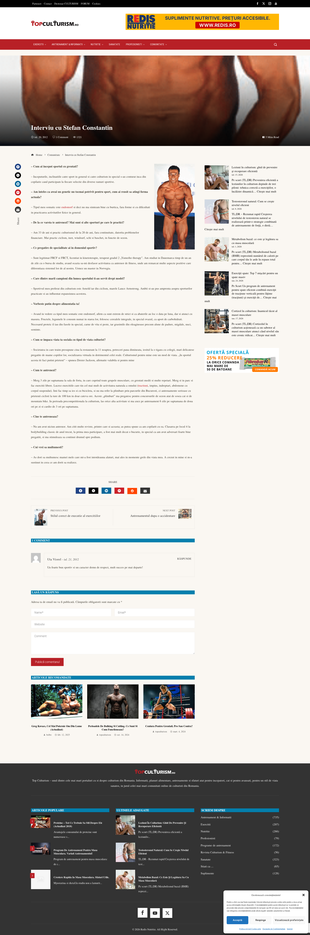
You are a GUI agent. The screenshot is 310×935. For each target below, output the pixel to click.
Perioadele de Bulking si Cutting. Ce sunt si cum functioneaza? (112, 727)
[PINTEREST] (119, 491)
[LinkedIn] (18, 184)
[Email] (18, 210)
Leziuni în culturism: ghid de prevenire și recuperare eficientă (254, 169)
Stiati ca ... (240, 866)
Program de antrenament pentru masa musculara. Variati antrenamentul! (75, 851)
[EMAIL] (145, 491)
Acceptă (237, 920)
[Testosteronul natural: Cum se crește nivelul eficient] (217, 211)
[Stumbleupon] (18, 201)
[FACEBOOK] (80, 491)
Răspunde (184, 558)
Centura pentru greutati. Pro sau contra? (169, 726)
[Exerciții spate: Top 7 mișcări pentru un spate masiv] (217, 283)
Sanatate (240, 859)
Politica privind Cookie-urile (250, 928)
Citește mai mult (266, 191)
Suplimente (240, 873)
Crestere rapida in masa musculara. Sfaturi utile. (81, 877)
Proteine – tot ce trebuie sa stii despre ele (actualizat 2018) (78, 824)
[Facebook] (18, 167)
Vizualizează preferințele (289, 920)
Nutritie (240, 831)
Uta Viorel (54, 559)
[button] (303, 895)
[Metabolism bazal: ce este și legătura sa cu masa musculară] (217, 249)
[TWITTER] (93, 491)
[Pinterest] (18, 192)
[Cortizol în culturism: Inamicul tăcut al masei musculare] (217, 321)
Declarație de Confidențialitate (274, 928)
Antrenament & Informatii (240, 817)
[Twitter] (18, 175)
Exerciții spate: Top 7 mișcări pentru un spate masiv (255, 275)
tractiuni (143, 385)
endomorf (67, 207)
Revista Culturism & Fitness (240, 852)
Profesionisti (240, 838)
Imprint (290, 928)
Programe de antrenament (240, 845)
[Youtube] (155, 913)
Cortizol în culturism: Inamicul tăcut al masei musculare (254, 312)
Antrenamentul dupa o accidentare (152, 513)
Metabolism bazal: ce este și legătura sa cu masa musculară (255, 241)
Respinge (260, 920)
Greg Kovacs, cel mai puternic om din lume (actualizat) (56, 727)
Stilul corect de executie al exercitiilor (75, 513)
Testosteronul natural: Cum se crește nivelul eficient (253, 203)
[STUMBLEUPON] (132, 491)
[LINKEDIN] (106, 491)
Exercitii (240, 824)
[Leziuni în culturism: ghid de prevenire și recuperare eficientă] (217, 177)
